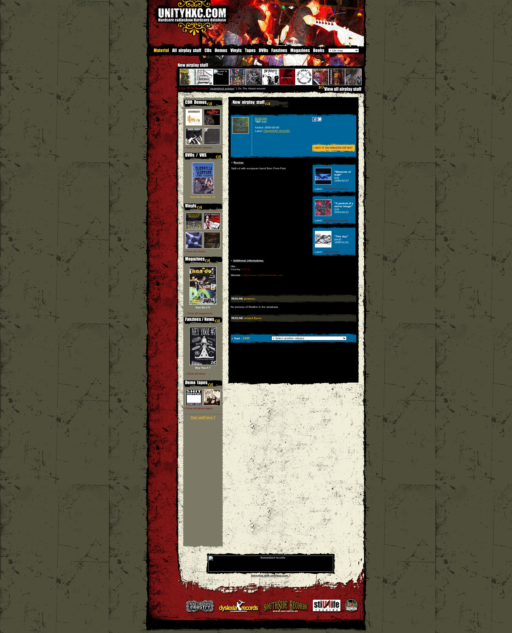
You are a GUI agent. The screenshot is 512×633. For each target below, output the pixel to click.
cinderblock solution (222, 88)
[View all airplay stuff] (341, 90)
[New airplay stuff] (175, 67)
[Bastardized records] (270, 570)
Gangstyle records (276, 131)
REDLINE (261, 118)
